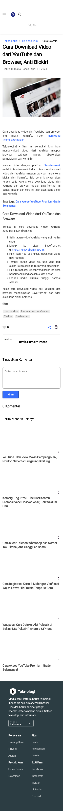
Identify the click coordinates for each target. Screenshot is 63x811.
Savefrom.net (52, 165)
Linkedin (36, 789)
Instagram (37, 776)
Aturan (12, 755)
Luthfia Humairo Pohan (16, 69)
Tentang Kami (16, 742)
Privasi (12, 749)
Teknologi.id (10, 41)
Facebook (37, 769)
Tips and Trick (30, 41)
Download (14, 776)
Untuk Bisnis (15, 769)
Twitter (36, 782)
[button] (4, 14)
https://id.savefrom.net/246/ (29, 249)
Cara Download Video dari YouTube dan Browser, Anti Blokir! (51, 41)
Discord (36, 796)
